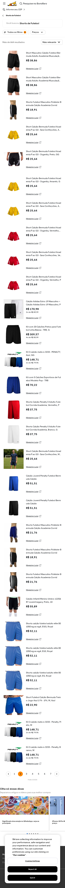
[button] (38, 32)
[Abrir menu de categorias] (4, 3)
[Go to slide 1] (27, 833)
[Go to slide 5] (35, 833)
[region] (32, 859)
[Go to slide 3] (31, 833)
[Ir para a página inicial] (12, 3)
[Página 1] (8, 774)
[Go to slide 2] (29, 833)
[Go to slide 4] (33, 833)
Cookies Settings (32, 861)
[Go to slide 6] (37, 833)
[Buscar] (21, 3)
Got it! (32, 878)
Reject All (32, 869)
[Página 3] (56, 774)
